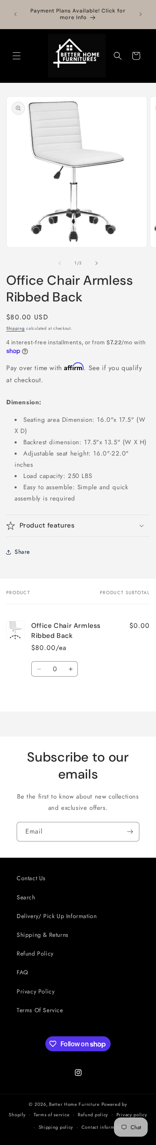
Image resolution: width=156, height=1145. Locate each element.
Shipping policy (56, 1127)
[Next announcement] (140, 14)
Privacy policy (131, 1114)
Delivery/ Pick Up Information (57, 916)
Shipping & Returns (43, 935)
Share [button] (22, 552)
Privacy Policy (35, 991)
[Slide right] (96, 263)
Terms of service (51, 1114)
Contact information (104, 1127)
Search (26, 897)
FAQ (22, 972)
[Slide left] (60, 263)
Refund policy (93, 1114)
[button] (16, 56)
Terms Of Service (40, 1010)
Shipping (15, 328)
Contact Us (31, 878)
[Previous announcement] (15, 14)
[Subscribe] (130, 831)
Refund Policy (35, 953)
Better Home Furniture (74, 1104)
